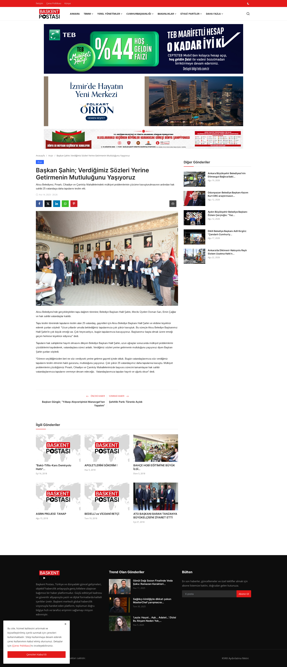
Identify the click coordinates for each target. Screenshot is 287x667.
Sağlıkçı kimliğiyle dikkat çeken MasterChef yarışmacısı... (152, 600)
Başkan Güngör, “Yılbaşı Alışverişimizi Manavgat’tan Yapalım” (73, 403)
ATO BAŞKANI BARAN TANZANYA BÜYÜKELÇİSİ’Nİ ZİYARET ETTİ (155, 515)
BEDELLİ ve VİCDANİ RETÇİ (102, 513)
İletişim (39, 3)
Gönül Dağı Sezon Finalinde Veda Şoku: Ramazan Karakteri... (153, 582)
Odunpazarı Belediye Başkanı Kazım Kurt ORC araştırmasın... (228, 194)
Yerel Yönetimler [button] (108, 13)
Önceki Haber (97, 396)
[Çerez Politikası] (21, 645)
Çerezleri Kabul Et (37, 654)
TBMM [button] (87, 13)
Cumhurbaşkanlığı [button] (138, 13)
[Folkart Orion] (143, 101)
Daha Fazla (213, 13)
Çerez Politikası (53, 3)
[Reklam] (143, 139)
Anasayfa (40, 155)
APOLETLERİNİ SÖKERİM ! (101, 465)
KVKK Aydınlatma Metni (235, 658)
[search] (248, 14)
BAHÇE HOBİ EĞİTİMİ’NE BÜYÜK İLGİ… (154, 467)
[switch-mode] (248, 3)
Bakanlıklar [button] (166, 13)
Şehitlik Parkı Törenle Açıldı (125, 401)
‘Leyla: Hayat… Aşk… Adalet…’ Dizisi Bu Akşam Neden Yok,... (154, 619)
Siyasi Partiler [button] (189, 13)
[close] (65, 624)
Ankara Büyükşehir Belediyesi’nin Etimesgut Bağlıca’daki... (227, 175)
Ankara (75, 13)
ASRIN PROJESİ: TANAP (51, 513)
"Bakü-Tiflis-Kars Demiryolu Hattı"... (53, 467)
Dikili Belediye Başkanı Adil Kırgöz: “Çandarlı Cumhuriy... (227, 233)
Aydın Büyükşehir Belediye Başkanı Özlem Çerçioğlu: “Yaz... (227, 213)
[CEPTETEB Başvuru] (143, 49)
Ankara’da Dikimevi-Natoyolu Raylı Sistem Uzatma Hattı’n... (227, 252)
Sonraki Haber (117, 396)
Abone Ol (244, 593)
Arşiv (50, 155)
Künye (67, 3)
